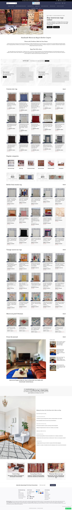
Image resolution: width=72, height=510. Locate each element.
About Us (46, 491)
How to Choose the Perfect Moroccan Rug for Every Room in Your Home (61, 367)
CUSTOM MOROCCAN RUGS (21, 6)
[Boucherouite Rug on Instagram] (27, 496)
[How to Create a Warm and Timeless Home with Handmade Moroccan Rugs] (53, 344)
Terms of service (47, 494)
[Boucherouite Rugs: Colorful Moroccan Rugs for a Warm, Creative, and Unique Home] (53, 352)
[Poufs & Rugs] (16, 468)
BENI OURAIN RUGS (44, 6)
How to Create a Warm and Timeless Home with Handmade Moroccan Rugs (61, 343)
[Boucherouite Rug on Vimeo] (32, 498)
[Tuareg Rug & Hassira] (36, 468)
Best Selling (56, 27)
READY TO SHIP (11, 6)
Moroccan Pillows (21, 495)
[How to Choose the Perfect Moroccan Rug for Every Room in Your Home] (53, 368)
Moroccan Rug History (22, 496)
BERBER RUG (37, 6)
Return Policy (47, 496)
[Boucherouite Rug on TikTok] (27, 498)
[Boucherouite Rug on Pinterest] (33, 496)
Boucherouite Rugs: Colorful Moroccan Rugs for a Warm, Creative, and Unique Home (61, 351)
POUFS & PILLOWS (60, 6)
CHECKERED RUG (31, 6)
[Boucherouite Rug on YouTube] (30, 496)
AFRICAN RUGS (52, 6)
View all (64, 89)
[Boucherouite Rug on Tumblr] (29, 498)
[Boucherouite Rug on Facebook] (29, 496)
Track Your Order (47, 498)
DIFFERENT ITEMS (35, 8)
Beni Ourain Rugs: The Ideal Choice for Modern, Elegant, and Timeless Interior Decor (61, 359)
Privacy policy (47, 495)
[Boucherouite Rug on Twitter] (32, 496)
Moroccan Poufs (21, 494)
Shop (5, 76)
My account (47, 499)
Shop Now (50, 27)
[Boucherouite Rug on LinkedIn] (30, 498)
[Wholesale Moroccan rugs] (56, 468)
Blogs (19, 491)
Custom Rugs (20, 498)
